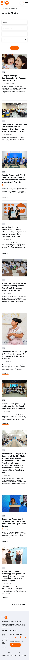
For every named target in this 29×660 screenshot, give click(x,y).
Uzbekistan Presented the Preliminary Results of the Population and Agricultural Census (14, 522)
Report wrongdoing (4, 646)
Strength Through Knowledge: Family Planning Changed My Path (14, 78)
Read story (5, 97)
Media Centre (3, 643)
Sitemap (24, 655)
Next (23, 604)
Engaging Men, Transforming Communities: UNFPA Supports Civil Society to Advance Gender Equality (14, 128)
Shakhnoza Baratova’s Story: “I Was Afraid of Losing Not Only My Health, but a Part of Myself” (14, 355)
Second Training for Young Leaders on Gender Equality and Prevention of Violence (14, 406)
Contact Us (4, 640)
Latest (6, 8)
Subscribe (15, 645)
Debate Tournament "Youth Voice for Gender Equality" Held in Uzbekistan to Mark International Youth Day (14, 178)
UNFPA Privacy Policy (15, 655)
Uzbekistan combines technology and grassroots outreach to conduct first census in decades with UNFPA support (13, 576)
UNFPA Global (3, 635)
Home (3, 8)
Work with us (5, 638)
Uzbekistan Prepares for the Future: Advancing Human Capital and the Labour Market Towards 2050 (14, 286)
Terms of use (5, 655)
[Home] (5, 3)
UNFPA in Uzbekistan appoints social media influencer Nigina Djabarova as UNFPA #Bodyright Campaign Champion (14, 232)
